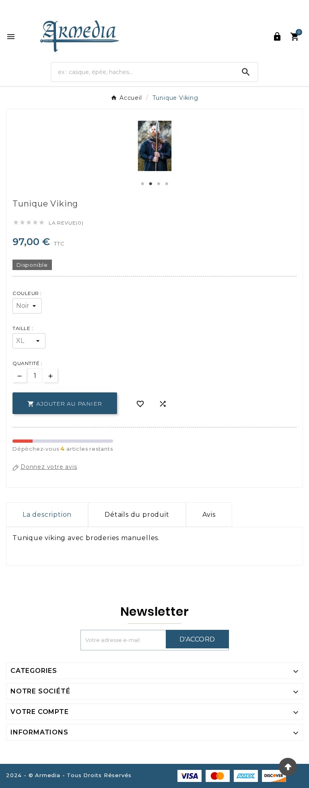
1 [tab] (142, 184)
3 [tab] (158, 184)
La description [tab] (47, 514)
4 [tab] (167, 184)
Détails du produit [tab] (137, 514)
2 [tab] (150, 184)
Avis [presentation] (209, 514)
